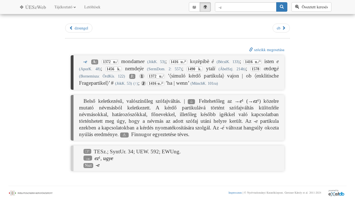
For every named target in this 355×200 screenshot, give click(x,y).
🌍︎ (205, 6)
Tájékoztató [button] (63, 6)
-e (98, 165)
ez (255, 101)
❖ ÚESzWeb (32, 7)
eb (279, 28)
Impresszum (235, 192)
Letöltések (92, 6)
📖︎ (194, 6)
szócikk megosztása (268, 49)
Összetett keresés (313, 6)
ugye (108, 158)
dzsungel (80, 28)
